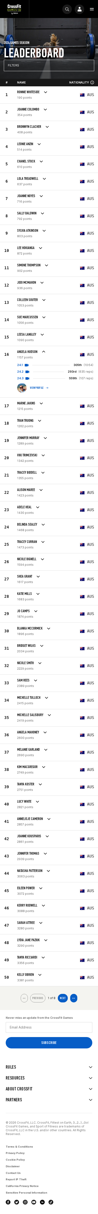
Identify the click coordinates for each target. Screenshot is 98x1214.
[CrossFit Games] (14, 9)
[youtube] (33, 1202)
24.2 (20, 371)
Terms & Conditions (19, 1146)
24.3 (20, 378)
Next (63, 998)
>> (73, 998)
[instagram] (25, 1202)
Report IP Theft (16, 1179)
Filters (13, 65)
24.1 (20, 365)
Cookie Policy (15, 1159)
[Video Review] (27, 365)
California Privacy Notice (22, 1186)
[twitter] (16, 1202)
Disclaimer (13, 1166)
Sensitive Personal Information (26, 1192)
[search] (67, 9)
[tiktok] (51, 1202)
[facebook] (8, 1202)
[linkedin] (42, 1202)
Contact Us (13, 1173)
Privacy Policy (15, 1153)
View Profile (37, 387)
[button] (92, 9)
